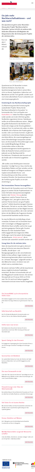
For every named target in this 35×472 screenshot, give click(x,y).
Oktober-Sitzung (15, 195)
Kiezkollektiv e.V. (7, 115)
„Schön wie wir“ (17, 237)
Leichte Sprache (7, 4)
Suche (14, 4)
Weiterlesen (29, 306)
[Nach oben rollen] (31, 468)
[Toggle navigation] (32, 3)
